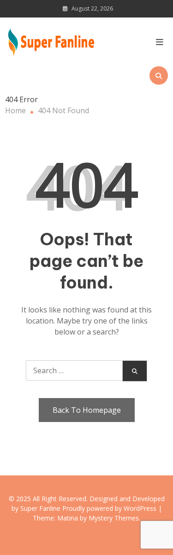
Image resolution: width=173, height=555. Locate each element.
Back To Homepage (87, 410)
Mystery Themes (114, 518)
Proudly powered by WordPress (110, 508)
